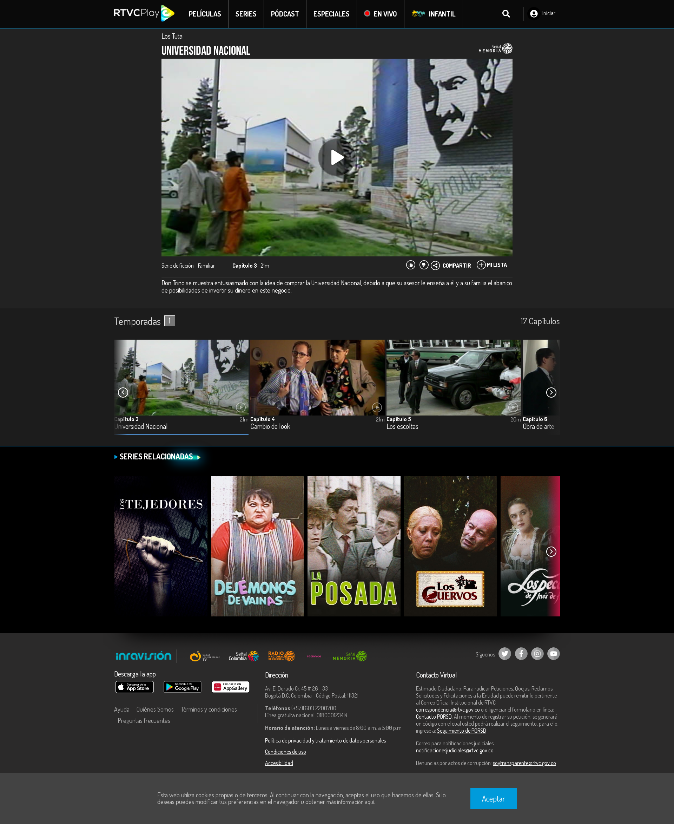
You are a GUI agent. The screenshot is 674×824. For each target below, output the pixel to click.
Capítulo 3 (126, 419)
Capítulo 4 (262, 419)
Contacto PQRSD (434, 716)
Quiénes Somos (155, 709)
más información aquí (350, 801)
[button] (551, 392)
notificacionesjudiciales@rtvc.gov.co (455, 750)
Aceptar (493, 798)
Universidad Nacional (141, 427)
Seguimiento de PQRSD (461, 730)
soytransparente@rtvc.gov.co (524, 762)
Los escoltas (402, 427)
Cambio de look (270, 427)
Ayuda (122, 709)
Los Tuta (172, 35)
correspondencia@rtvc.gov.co (448, 709)
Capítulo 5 (398, 419)
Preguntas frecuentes (144, 720)
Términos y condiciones (209, 709)
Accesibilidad (279, 762)
